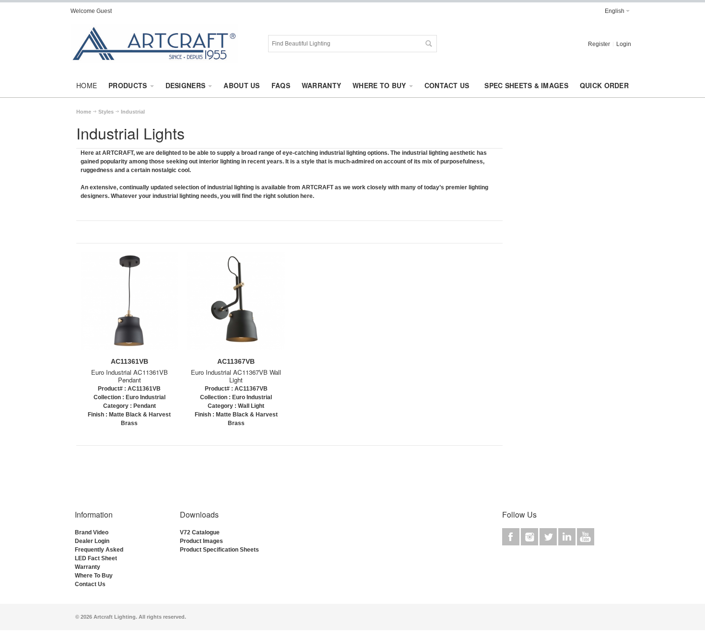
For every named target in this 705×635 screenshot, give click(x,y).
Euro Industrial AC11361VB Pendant (129, 376)
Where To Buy (94, 575)
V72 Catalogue (200, 532)
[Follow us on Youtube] (585, 536)
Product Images (201, 541)
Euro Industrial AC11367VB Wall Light (236, 376)
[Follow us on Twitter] (549, 536)
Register (599, 44)
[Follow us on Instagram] (530, 536)
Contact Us (90, 584)
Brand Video (91, 532)
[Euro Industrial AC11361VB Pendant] (129, 304)
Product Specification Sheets (219, 549)
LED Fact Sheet (96, 558)
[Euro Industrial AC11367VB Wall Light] (236, 304)
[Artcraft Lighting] (154, 43)
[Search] (428, 43)
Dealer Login (92, 541)
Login (623, 44)
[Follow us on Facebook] (511, 536)
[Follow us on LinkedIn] (567, 536)
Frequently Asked (99, 549)
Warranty (87, 567)
